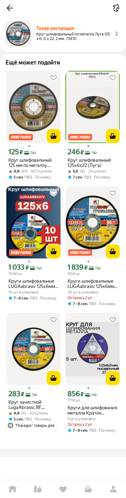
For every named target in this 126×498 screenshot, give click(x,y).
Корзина (88, 489)
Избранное (63, 489)
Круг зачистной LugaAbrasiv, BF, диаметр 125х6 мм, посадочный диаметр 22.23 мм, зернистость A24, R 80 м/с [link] (31, 404)
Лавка (37, 489)
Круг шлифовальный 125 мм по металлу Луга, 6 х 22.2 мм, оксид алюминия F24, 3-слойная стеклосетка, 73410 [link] (33, 162)
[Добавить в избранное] (53, 78)
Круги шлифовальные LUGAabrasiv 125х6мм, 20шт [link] (91, 283)
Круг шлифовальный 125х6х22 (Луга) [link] (89, 162)
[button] (10, 8)
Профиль (113, 489)
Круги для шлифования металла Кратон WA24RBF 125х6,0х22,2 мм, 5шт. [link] (92, 410)
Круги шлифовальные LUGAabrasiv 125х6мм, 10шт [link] (32, 283)
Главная (12, 489)
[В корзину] (53, 136)
